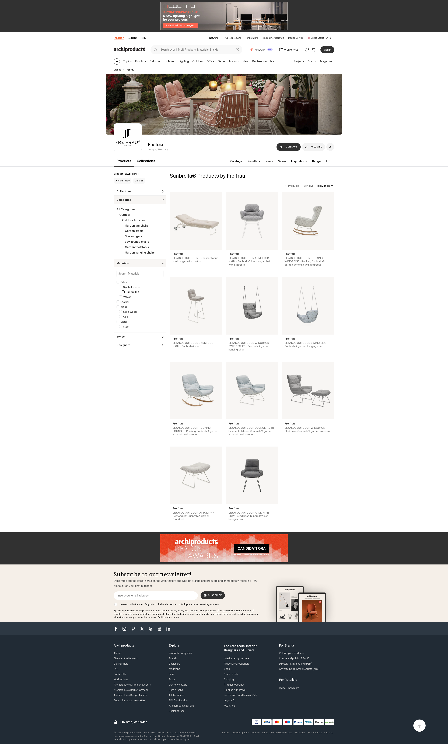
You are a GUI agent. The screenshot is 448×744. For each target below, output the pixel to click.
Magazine (174, 669)
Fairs (171, 674)
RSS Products (315, 732)
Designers (174, 663)
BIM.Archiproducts (179, 700)
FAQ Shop (229, 705)
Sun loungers (133, 236)
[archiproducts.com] (129, 49)
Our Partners (121, 663)
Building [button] (132, 38)
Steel (126, 326)
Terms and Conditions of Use (277, 732)
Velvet (127, 296)
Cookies (255, 732)
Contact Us (120, 674)
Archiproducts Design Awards (130, 695)
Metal (124, 321)
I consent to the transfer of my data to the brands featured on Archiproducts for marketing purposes (169, 604)
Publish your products (291, 653)
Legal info (229, 700)
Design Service (295, 38)
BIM (143, 38)
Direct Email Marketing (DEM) (295, 663)
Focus (172, 679)
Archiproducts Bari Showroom (131, 690)
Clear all (139, 180)
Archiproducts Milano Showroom (132, 684)
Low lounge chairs (137, 241)
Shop (227, 669)
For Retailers (252, 38)
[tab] (219, 38)
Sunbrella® (124, 180)
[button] (214, 38)
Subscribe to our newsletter (129, 700)
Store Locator (232, 674)
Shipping (229, 679)
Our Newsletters (178, 684)
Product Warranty (234, 684)
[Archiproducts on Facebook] (117, 628)
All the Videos (176, 695)
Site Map (328, 732)
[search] (155, 49)
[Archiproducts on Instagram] (124, 628)
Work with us (121, 679)
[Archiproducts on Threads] (151, 628)
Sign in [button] (327, 49)
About (117, 653)
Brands (173, 658)
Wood (124, 306)
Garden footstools (137, 247)
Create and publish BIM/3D (294, 658)
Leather (125, 301)
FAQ (116, 669)
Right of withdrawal (235, 690)
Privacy (225, 732)
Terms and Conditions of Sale (241, 695)
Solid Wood (130, 311)
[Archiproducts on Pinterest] (133, 628)
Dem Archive (176, 690)
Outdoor (124, 214)
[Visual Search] (237, 49)
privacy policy (176, 610)
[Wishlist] (306, 49)
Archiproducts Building (181, 705)
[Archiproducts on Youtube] (160, 628)
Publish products (233, 38)
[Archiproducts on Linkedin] (168, 628)
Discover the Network (126, 658)
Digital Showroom (289, 688)
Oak (125, 316)
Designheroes (176, 711)
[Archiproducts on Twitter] (142, 628)
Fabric (124, 282)
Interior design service (236, 658)
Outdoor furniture (133, 220)
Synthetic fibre (131, 287)
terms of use (154, 610)
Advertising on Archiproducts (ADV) (299, 669)
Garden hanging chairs (140, 252)
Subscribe (215, 595)
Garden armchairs (136, 225)
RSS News (300, 732)
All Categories (126, 209)
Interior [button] (119, 38)
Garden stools (134, 231)
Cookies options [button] (240, 732)
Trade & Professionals (273, 38)
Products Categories (180, 653)
